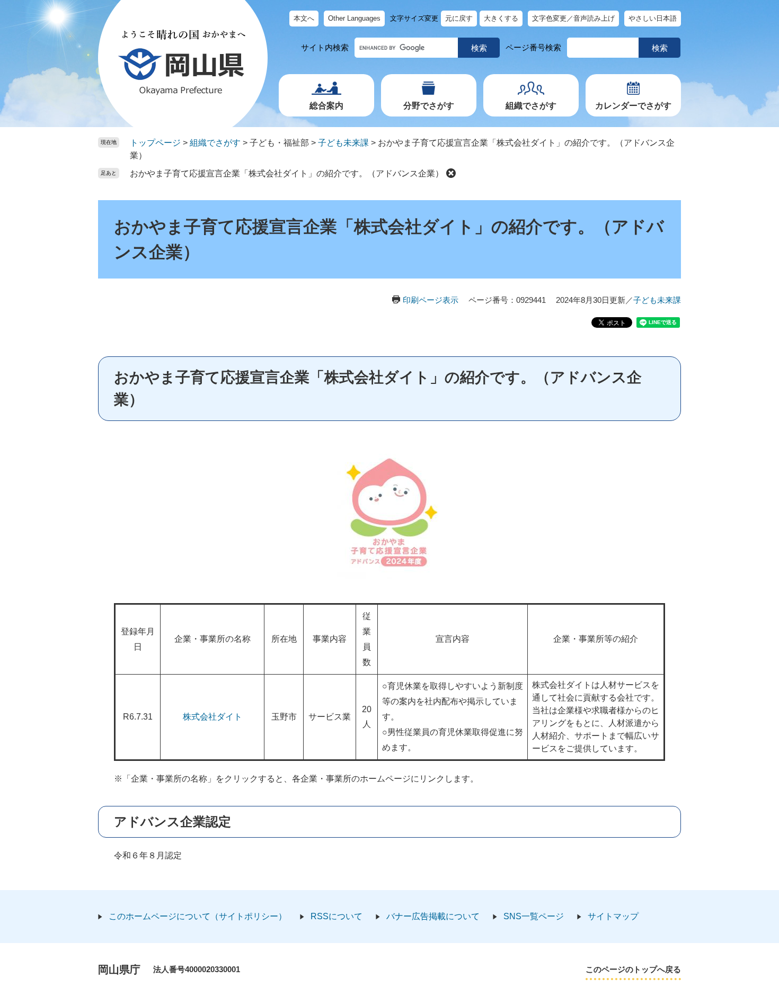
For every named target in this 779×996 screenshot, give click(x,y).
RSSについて (336, 916)
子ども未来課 (343, 142)
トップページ (155, 142)
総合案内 (326, 105)
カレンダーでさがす (633, 105)
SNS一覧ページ (533, 916)
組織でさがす (531, 105)
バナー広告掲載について (433, 916)
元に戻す (459, 18)
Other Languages (354, 18)
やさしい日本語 (652, 18)
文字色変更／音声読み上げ (573, 18)
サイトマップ (613, 916)
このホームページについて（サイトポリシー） (198, 916)
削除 (451, 173)
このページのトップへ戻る (633, 969)
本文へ (304, 18)
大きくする (501, 18)
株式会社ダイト (212, 716)
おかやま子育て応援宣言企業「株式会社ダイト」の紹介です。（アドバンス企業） (287, 173)
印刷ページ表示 (430, 299)
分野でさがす (428, 105)
